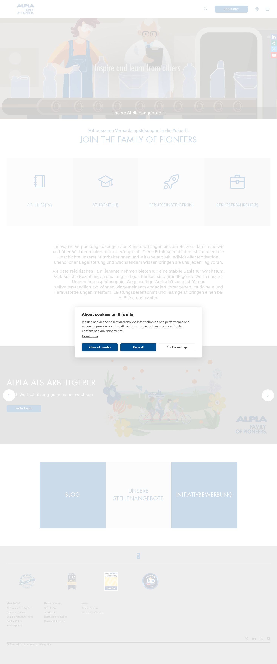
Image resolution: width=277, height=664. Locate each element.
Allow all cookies (100, 347)
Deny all (138, 347)
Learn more (90, 336)
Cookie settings (177, 347)
